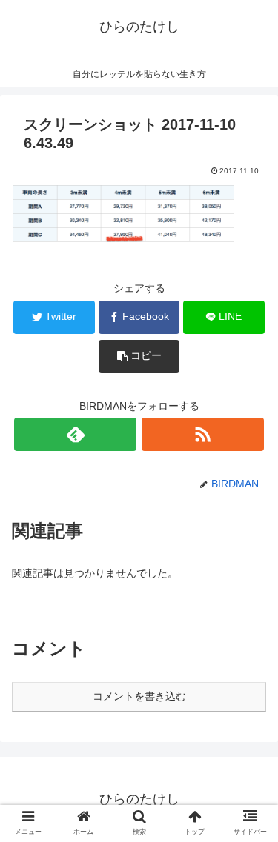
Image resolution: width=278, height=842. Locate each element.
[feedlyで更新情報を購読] (75, 434)
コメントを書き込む (139, 696)
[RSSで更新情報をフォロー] (203, 434)
